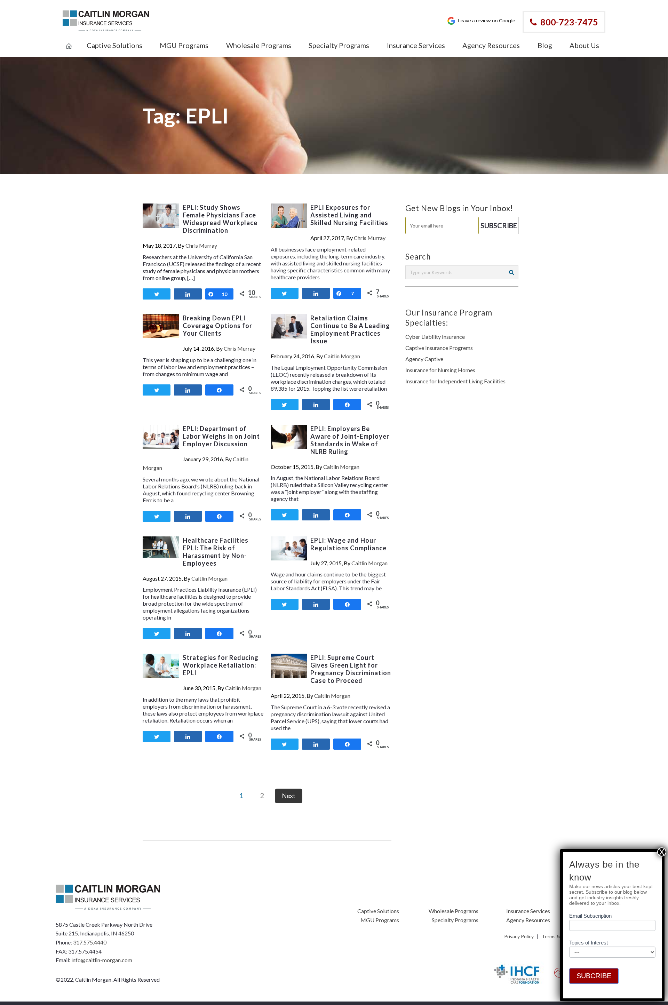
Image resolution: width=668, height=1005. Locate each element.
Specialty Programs (455, 920)
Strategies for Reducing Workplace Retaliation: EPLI (221, 665)
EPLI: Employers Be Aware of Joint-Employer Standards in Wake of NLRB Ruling (349, 440)
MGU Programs (379, 920)
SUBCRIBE (593, 976)
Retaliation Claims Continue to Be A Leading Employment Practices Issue (350, 329)
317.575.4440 (89, 942)
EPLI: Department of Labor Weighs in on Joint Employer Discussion (221, 436)
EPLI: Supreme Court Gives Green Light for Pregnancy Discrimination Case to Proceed (350, 669)
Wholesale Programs (453, 911)
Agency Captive (424, 359)
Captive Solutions (378, 911)
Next (288, 795)
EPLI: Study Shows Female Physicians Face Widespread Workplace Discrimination (220, 219)
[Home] (69, 41)
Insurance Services (528, 911)
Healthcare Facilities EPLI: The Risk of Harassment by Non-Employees (215, 551)
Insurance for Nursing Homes (440, 370)
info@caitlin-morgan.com (101, 960)
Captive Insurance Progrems (439, 347)
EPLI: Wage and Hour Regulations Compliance (348, 544)
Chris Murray (201, 245)
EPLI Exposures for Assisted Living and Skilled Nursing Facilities (349, 215)
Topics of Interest (588, 943)
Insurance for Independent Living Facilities (455, 381)
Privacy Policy (519, 936)
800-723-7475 (569, 22)
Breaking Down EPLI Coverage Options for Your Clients (217, 325)
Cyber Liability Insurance (435, 336)
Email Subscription (590, 916)
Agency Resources (528, 920)
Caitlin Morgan (342, 356)
